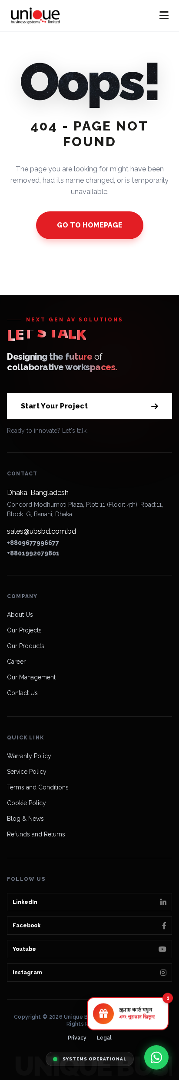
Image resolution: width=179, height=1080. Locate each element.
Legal (104, 1038)
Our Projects (24, 630)
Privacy (77, 1038)
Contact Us (22, 692)
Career (16, 661)
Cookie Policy (26, 802)
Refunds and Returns (36, 834)
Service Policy (26, 771)
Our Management (31, 677)
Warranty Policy (29, 755)
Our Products (25, 645)
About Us (20, 614)
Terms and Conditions (38, 787)
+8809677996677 (33, 542)
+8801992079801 (33, 553)
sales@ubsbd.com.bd (41, 531)
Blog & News (25, 818)
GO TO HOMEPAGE (90, 225)
